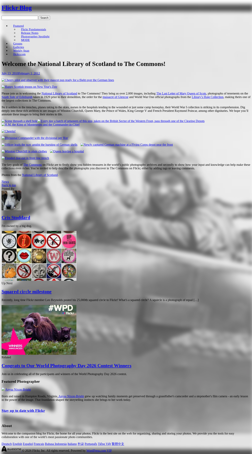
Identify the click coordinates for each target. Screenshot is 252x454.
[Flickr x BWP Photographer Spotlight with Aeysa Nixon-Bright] (3, 389)
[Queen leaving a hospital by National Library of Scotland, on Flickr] (67, 151)
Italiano (72, 444)
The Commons (32, 164)
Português (91, 444)
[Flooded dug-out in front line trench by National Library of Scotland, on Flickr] (25, 158)
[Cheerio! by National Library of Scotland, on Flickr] (9, 131)
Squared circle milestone (27, 291)
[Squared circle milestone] (39, 279)
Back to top (9, 185)
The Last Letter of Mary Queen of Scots (181, 93)
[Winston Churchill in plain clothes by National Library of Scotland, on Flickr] (24, 151)
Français (39, 444)
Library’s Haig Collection (207, 97)
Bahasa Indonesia (56, 444)
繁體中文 (118, 444)
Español (28, 444)
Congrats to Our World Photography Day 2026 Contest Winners (66, 365)
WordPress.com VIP (99, 450)
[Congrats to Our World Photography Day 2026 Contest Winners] (39, 353)
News (5, 181)
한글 (81, 444)
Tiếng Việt (104, 444)
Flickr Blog (17, 7)
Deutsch (7, 444)
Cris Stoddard (16, 217)
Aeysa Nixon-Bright (18, 389)
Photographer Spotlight (35, 36)
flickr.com (19, 54)
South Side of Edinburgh (17, 97)
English (17, 444)
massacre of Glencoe (115, 97)
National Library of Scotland (59, 93)
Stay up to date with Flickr (23, 411)
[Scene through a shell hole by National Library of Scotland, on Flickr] (19, 121)
